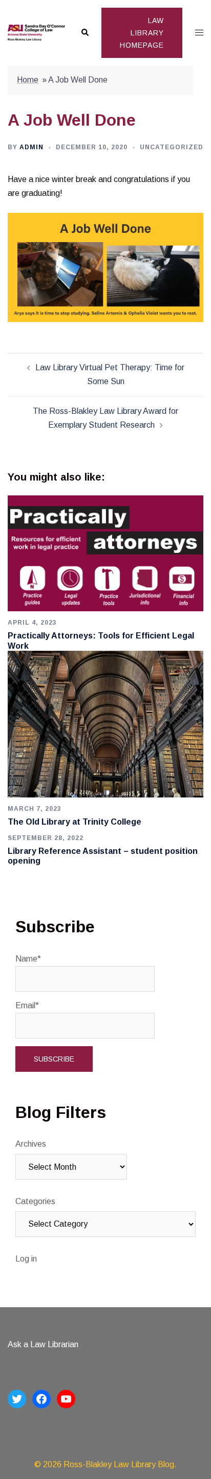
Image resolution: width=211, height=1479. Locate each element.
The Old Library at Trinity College (74, 821)
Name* (28, 958)
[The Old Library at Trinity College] (105, 723)
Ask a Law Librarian (43, 1344)
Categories (35, 1201)
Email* (27, 1005)
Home (27, 79)
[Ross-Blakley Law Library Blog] (36, 32)
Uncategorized (171, 147)
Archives (30, 1144)
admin (31, 147)
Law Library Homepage (142, 32)
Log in (26, 1258)
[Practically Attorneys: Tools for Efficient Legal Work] (105, 552)
